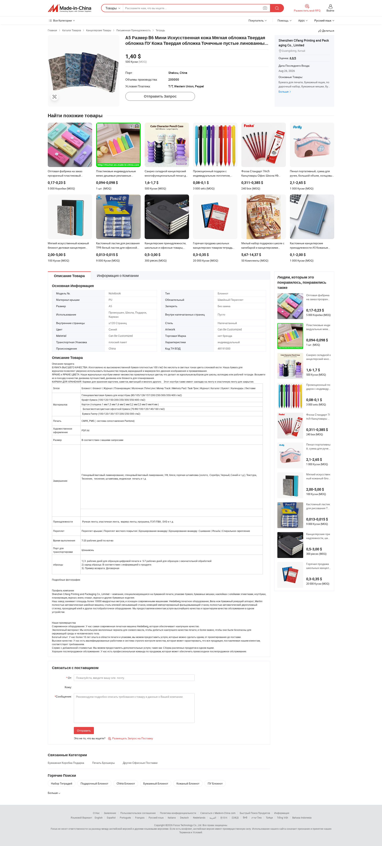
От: (69, 678)
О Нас (96, 813)
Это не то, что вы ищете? (89, 738)
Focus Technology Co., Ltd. (187, 825)
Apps (301, 20)
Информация (281, 813)
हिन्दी (245, 817)
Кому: (68, 687)
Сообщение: (63, 696)
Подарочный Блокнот (94, 783)
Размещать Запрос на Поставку (130, 738)
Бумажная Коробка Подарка (66, 763)
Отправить (84, 730)
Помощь (283, 20)
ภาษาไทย (256, 817)
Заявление (110, 813)
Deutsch (184, 817)
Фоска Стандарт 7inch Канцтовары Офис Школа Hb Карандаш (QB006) (318, 417)
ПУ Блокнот (215, 783)
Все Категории (62, 20)
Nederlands (199, 817)
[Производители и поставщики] (69, 8)
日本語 (235, 817)
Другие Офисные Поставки (140, 763)
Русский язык (156, 817)
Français (139, 817)
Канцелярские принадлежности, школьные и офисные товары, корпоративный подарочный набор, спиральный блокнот (318, 536)
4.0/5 (292, 58)
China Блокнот (126, 783)
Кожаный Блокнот (187, 783)
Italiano (172, 817)
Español (111, 817)
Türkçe (269, 817)
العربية (213, 817)
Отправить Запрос (160, 96)
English (99, 817)
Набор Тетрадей (61, 783)
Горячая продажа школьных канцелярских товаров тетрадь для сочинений (318, 566)
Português (125, 817)
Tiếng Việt (282, 817)
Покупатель (256, 20)
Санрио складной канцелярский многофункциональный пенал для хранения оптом (318, 357)
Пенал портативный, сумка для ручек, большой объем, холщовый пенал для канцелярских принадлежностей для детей (318, 446)
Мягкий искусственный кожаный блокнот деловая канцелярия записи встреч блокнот (318, 476)
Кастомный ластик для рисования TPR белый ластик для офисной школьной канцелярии (318, 506)
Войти (330, 10)
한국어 (223, 817)
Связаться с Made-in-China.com (218, 813)
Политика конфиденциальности (178, 813)
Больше (284, 91)
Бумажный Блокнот (155, 783)
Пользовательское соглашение (138, 813)
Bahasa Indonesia (302, 817)
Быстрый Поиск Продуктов (255, 813)
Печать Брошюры (103, 763)
